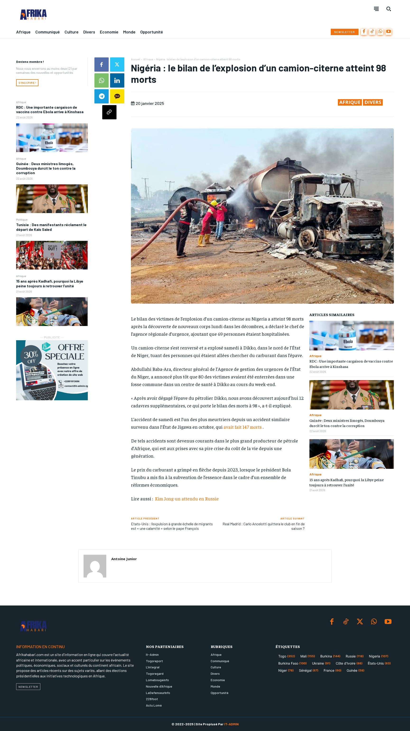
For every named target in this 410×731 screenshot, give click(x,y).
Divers (372, 102)
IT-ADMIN (231, 724)
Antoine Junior (124, 558)
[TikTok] (372, 32)
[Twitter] (117, 64)
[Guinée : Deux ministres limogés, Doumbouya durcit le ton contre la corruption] (52, 198)
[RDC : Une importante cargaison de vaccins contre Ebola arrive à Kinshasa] (52, 137)
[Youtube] (388, 32)
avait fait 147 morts (243, 427)
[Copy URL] (109, 112)
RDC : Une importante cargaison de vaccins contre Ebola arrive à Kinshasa (50, 109)
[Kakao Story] (117, 96)
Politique (21, 219)
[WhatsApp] (380, 32)
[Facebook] (364, 32)
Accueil (135, 59)
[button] (388, 9)
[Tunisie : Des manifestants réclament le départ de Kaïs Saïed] (52, 255)
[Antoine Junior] (95, 566)
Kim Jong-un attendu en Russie (186, 498)
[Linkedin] (117, 80)
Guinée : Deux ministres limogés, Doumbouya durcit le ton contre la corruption (45, 168)
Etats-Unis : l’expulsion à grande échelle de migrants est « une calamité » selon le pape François (172, 526)
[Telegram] (101, 96)
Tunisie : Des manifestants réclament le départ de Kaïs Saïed (51, 226)
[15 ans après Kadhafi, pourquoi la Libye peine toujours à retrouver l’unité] (52, 311)
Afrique (21, 102)
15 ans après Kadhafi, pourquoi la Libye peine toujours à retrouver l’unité (49, 283)
